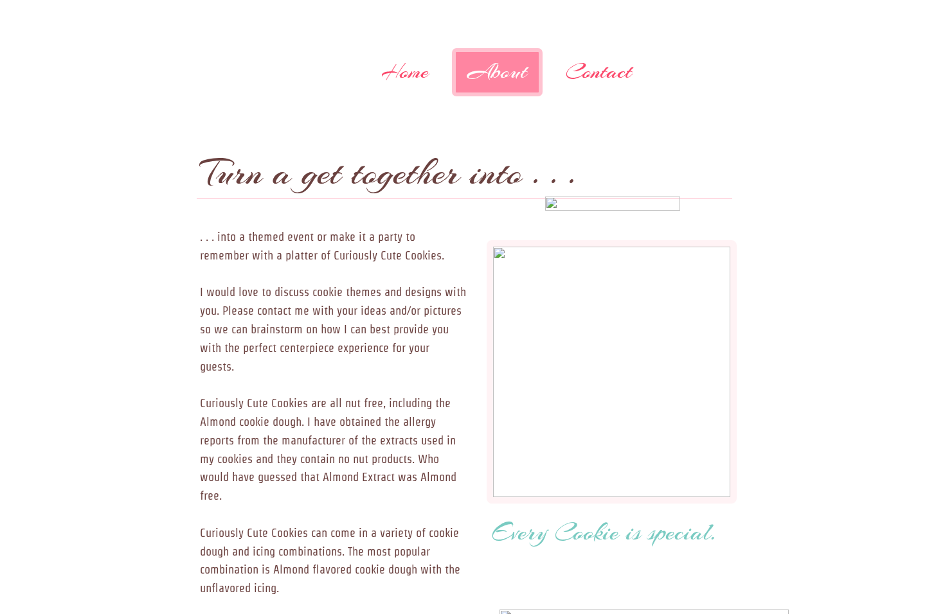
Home (405, 71)
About (497, 71)
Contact (599, 71)
